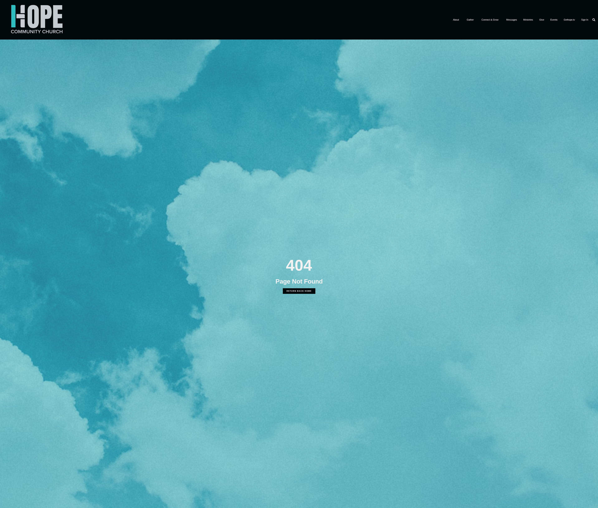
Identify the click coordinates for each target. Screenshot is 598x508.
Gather (470, 19)
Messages (511, 19)
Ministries (528, 19)
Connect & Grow (490, 19)
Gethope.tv (569, 19)
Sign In (584, 19)
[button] (593, 19)
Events (554, 19)
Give (541, 19)
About (456, 19)
